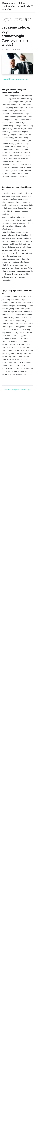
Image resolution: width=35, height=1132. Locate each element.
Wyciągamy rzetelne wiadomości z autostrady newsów (16, 6)
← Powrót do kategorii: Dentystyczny (15, 390)
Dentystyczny (18, 18)
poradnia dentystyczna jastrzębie (14, 79)
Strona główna (6, 18)
